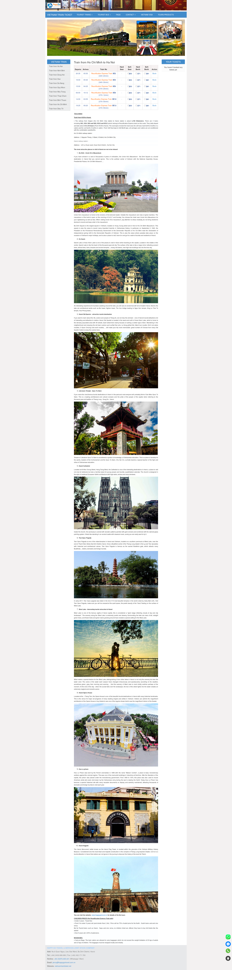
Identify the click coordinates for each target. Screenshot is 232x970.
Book (154, 73)
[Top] (228, 958)
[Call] (228, 951)
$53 (130, 73)
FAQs (118, 14)
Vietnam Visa (147, 14)
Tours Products (166, 14)
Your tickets (173, 61)
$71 (139, 73)
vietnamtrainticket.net (63, 966)
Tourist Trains (84, 14)
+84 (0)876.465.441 (61, 959)
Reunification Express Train (101, 73)
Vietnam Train (59, 61)
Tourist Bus (103, 14)
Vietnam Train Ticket (59, 14)
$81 (147, 73)
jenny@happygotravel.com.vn (64, 962)
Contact (130, 14)
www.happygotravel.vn (99, 915)
